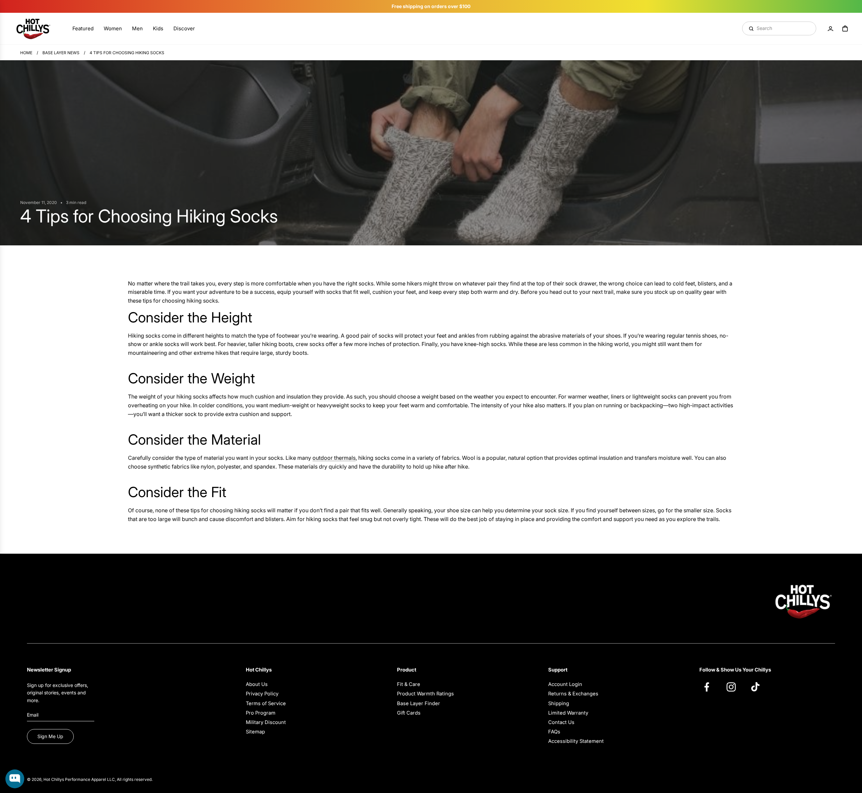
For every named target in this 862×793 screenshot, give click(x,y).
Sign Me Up (50, 736)
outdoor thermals (334, 457)
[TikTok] (759, 687)
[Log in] (830, 28)
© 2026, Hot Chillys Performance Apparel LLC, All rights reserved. (90, 779)
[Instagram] (734, 687)
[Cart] (845, 28)
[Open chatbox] (14, 778)
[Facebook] (710, 687)
